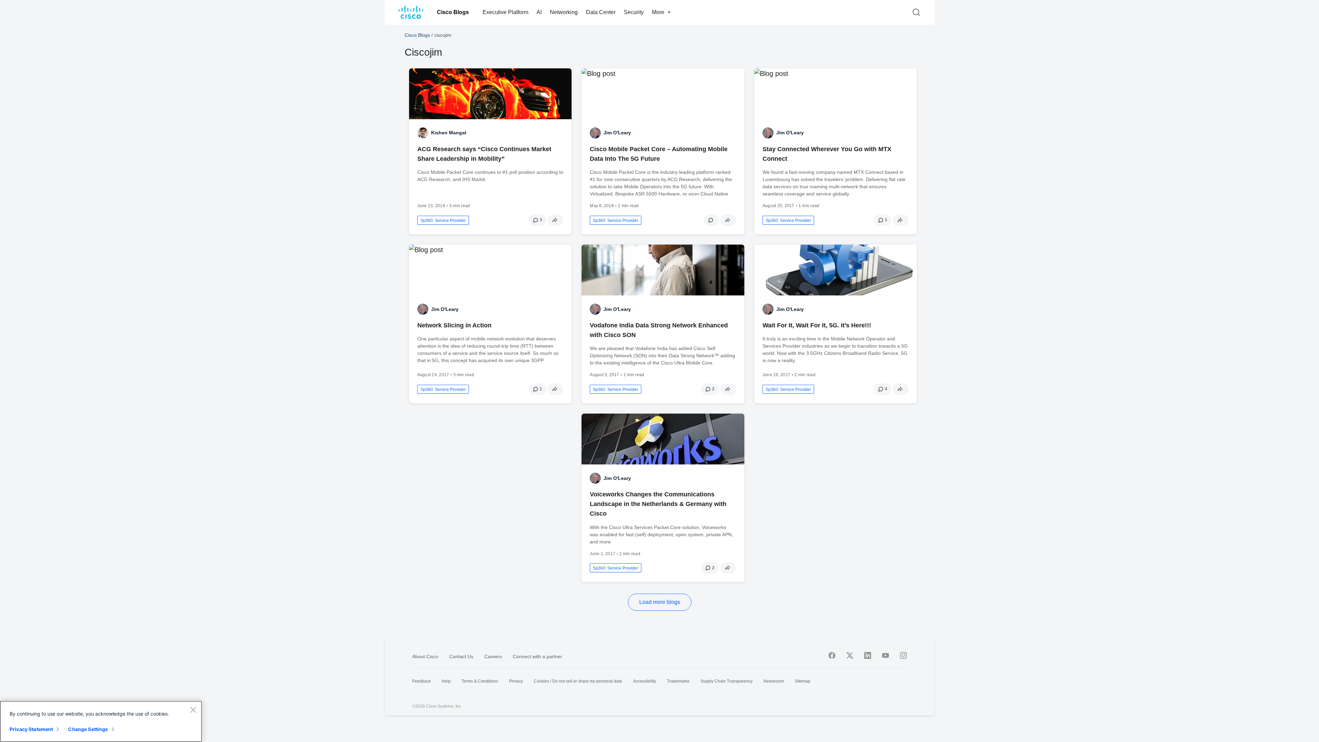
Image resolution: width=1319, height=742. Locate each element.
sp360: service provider (443, 220)
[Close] (193, 709)
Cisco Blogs (453, 12)
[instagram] (903, 655)
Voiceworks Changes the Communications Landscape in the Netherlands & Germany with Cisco (658, 504)
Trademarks (678, 681)
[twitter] (849, 655)
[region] (101, 721)
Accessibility (644, 681)
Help (446, 681)
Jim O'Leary (617, 132)
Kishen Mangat (448, 132)
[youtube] (885, 655)
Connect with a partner (537, 656)
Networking (564, 12)
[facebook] (831, 655)
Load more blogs (659, 602)
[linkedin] (867, 655)
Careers (493, 656)
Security (634, 12)
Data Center (601, 12)
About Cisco (425, 656)
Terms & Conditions (480, 681)
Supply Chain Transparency (726, 681)
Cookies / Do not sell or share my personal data (578, 681)
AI (539, 12)
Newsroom (774, 681)
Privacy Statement (31, 729)
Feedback (421, 681)
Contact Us (461, 656)
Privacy (516, 681)
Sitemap (802, 681)
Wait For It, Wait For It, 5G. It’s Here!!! (817, 325)
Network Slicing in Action (454, 325)
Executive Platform (505, 12)
